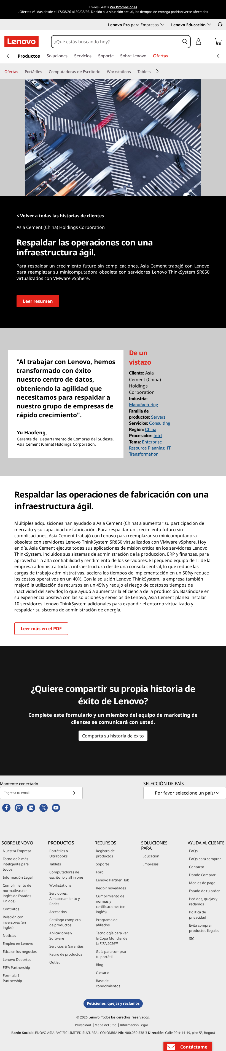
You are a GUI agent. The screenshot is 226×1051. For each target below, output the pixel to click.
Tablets (55, 864)
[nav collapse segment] (218, 56)
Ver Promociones (123, 7)
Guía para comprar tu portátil (111, 954)
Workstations (60, 885)
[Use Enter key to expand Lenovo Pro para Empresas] (162, 24)
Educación (150, 856)
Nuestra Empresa (17, 850)
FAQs (193, 850)
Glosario (102, 972)
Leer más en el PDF (41, 628)
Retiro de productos (65, 954)
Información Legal (18, 877)
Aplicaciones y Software (60, 935)
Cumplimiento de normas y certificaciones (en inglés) (110, 904)
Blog (99, 964)
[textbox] (185, 793)
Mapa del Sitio (105, 1025)
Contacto (196, 866)
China (150, 429)
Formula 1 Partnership (12, 978)
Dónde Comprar (202, 874)
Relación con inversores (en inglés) (14, 922)
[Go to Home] (21, 41)
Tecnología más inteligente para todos (16, 864)
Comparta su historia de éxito (113, 736)
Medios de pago (202, 882)
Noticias (9, 935)
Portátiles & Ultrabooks (58, 853)
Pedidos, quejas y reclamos (203, 901)
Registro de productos (105, 853)
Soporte (102, 864)
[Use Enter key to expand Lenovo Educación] (209, 24)
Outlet (54, 962)
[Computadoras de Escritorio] (102, 71)
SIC (191, 938)
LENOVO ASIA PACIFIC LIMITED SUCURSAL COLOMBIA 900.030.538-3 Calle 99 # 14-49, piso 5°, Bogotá (113, 1032)
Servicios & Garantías (66, 946)
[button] (220, 24)
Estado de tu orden (204, 890)
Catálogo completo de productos (65, 922)
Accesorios (58, 911)
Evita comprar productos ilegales (204, 928)
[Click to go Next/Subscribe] (74, 793)
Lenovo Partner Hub (112, 880)
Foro (100, 872)
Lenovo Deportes (17, 959)
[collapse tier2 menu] (157, 71)
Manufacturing (143, 405)
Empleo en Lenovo (18, 943)
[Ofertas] (20, 71)
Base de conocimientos (108, 983)
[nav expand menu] (7, 56)
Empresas (150, 864)
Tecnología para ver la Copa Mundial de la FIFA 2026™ (112, 938)
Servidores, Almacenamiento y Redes (64, 898)
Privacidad (83, 1025)
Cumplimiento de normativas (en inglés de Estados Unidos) (17, 893)
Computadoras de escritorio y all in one (66, 875)
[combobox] (116, 42)
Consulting (159, 423)
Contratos (11, 908)
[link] (218, 42)
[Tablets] (153, 71)
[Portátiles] (44, 71)
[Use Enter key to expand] (209, 42)
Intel (158, 436)
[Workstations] (133, 71)
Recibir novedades (111, 888)
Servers (158, 417)
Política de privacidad (197, 915)
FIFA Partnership (16, 967)
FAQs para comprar (205, 858)
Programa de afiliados (106, 922)
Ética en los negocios (20, 951)
